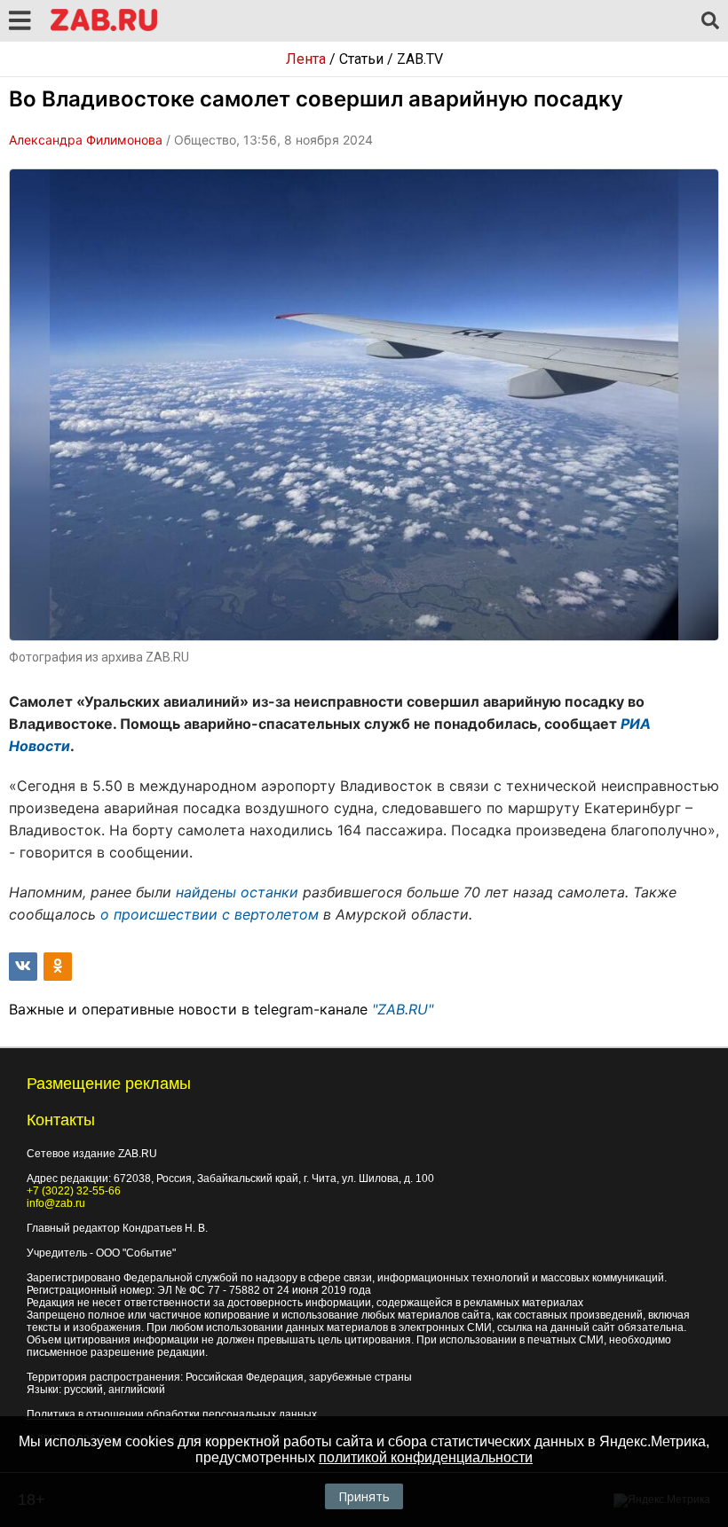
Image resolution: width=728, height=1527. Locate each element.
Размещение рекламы (109, 1083)
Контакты (61, 1120)
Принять (364, 1496)
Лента (306, 59)
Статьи (361, 59)
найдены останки (237, 892)
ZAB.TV (420, 59)
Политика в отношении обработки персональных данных (172, 1414)
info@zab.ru (56, 1203)
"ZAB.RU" (402, 1009)
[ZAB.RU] (104, 28)
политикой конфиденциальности (426, 1457)
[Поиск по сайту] (710, 21)
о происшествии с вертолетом (209, 914)
